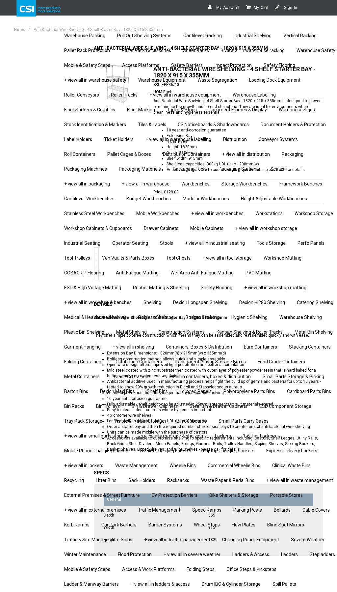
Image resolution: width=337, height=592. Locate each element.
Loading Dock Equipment (274, 80)
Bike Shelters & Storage (233, 495)
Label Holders (78, 139)
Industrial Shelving (253, 35)
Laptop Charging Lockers (228, 450)
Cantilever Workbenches (89, 198)
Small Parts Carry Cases (244, 421)
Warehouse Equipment (162, 80)
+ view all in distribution (246, 154)
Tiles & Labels (152, 124)
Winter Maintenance (85, 554)
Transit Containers (131, 376)
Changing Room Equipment (250, 539)
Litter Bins (106, 480)
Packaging (292, 154)
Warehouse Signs (297, 109)
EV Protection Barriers (174, 495)
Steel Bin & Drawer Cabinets (218, 406)
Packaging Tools (190, 169)
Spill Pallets (284, 584)
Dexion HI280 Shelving (262, 302)
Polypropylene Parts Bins (249, 391)
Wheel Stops (207, 524)
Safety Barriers (187, 65)
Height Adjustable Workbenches (274, 198)
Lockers (223, 435)
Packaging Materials (140, 169)
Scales (277, 169)
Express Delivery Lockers (291, 450)
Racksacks (178, 480)
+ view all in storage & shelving (172, 435)
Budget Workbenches (148, 198)
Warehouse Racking (84, 35)
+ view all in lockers (83, 465)
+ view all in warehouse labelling (178, 139)
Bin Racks (74, 406)
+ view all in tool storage (227, 258)
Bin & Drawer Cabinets (155, 406)
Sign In (290, 7)
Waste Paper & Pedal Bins (227, 480)
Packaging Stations (239, 169)
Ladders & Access (250, 554)
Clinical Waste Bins (291, 465)
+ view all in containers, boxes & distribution (206, 376)
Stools (166, 243)
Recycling (74, 480)
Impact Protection (233, 65)
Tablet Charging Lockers (166, 450)
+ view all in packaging (87, 183)
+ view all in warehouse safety (95, 80)
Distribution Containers (186, 154)
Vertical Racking (300, 35)
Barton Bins (76, 391)
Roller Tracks (124, 95)
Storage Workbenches (244, 183)
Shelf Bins (157, 391)
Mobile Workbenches (157, 213)
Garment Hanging (82, 347)
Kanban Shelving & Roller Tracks (250, 332)
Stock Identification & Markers (95, 124)
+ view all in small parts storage (96, 435)
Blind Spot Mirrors (285, 524)
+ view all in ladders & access (160, 584)
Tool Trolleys (77, 258)
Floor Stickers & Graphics (89, 109)
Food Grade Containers (281, 361)
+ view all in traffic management (177, 539)
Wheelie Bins (182, 465)
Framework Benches (300, 183)
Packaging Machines (85, 169)
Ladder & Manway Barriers (91, 584)
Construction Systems (182, 332)
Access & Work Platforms (148, 569)
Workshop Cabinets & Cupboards (98, 228)
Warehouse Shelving (300, 317)
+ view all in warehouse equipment (185, 95)
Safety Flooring (279, 65)
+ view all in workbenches (217, 213)
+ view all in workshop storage (266, 228)
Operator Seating (130, 243)
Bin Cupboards (191, 421)
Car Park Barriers (119, 524)
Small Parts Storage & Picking (293, 376)
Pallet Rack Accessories (146, 50)
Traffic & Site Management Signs (98, 539)
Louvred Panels (196, 391)
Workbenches (195, 183)
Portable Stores (286, 495)
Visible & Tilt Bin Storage (139, 421)
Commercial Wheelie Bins (234, 465)
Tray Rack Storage (83, 421)
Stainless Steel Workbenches (94, 213)
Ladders (289, 554)
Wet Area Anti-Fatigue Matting (202, 272)
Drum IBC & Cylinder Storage (231, 584)
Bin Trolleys (108, 406)
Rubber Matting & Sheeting (161, 287)
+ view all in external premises (95, 510)
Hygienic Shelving (249, 317)
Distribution (235, 139)
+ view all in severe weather (192, 554)
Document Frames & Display (238, 109)
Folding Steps (201, 569)
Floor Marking (141, 109)
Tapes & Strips (182, 109)
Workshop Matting (282, 258)
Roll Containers (79, 154)
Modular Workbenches (206, 198)
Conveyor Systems (278, 139)
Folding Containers (83, 361)
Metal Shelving (131, 332)
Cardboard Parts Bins (309, 391)
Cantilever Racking (202, 35)
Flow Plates (243, 524)
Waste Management (136, 465)
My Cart (261, 7)
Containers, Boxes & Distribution (199, 347)
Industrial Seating (82, 243)
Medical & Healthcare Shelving (95, 317)
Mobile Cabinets (206, 228)
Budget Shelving (203, 317)
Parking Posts (247, 510)
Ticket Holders (119, 139)
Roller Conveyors (81, 95)
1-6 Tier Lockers (259, 435)
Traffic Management (159, 510)
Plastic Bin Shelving (84, 332)
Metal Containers (82, 376)
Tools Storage (271, 243)
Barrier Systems (165, 524)
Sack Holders (141, 480)
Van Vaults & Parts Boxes (128, 258)
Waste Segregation (217, 80)
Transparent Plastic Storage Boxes (210, 361)
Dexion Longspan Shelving (200, 302)
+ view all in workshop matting (275, 287)
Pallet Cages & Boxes (129, 154)
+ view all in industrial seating (215, 243)
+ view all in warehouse (145, 183)
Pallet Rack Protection (87, 50)
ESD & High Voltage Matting (92, 287)
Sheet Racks (196, 50)
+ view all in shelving (133, 347)
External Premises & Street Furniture (102, 495)
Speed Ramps (206, 510)
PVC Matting (259, 272)
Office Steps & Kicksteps (251, 569)
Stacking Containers (310, 347)
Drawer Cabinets (161, 228)
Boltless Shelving (156, 317)
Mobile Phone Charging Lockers (96, 450)
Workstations (269, 213)
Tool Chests (178, 258)
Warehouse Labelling (254, 95)
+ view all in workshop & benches (98, 302)
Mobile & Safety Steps (87, 65)
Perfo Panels (311, 243)
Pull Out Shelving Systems (144, 35)
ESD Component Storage (285, 406)
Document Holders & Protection (293, 124)
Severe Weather (307, 539)
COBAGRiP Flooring (84, 272)
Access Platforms (140, 65)
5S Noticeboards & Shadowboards (213, 124)
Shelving (152, 302)
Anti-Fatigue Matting (137, 272)
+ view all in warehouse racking (253, 50)
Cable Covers (316, 510)
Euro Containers (260, 347)
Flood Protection (135, 554)
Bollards (282, 510)
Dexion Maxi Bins (117, 391)
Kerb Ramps (77, 524)
